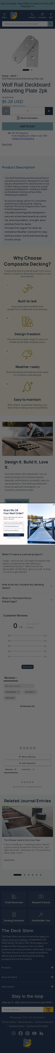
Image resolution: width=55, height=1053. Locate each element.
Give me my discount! (14, 535)
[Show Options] (22, 523)
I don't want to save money (13, 537)
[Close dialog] (54, 504)
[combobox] (13, 523)
